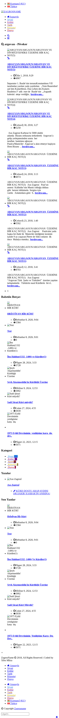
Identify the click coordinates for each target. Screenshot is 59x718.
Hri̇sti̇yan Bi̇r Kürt (16, 516)
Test (9, 331)
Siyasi (10, 668)
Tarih (9, 673)
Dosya (10, 679)
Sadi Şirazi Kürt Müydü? (20, 605)
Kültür (10, 671)
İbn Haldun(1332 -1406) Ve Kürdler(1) (27, 559)
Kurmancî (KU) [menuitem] (18, 3)
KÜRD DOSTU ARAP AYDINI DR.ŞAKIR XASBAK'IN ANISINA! (31, 492)
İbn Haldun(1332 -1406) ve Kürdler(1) (26, 356)
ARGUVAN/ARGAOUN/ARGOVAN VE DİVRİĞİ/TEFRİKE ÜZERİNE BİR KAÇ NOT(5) (29, 67)
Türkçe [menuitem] (13, 6)
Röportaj (11, 676)
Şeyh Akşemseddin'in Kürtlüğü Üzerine (27, 382)
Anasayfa (14, 665)
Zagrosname (20, 708)
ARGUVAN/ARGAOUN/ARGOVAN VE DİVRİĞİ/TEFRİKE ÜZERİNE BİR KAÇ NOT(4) (29, 116)
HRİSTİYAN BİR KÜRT (20, 313)
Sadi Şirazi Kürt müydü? (20, 402)
